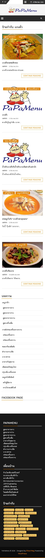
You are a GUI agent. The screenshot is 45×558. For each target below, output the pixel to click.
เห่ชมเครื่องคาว (33, 89)
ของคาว (29, 510)
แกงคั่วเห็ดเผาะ (8, 271)
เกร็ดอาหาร (21, 532)
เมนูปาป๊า (22, 37)
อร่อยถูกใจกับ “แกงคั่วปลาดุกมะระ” (15, 219)
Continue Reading (32, 76)
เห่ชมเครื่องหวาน (9, 340)
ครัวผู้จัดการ (8, 193)
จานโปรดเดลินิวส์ (9, 387)
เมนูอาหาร (9, 538)
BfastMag (30, 551)
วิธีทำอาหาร (31, 513)
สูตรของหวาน (10, 519)
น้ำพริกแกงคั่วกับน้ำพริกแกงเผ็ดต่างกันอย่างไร (19, 167)
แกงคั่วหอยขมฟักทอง (10, 63)
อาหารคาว (9, 529)
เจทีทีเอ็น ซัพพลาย (10, 486)
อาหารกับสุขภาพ (8, 362)
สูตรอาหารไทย (26, 526)
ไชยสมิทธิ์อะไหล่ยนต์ (10, 492)
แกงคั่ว (4, 115)
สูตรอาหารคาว (9, 37)
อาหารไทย (9, 532)
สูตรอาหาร (23, 519)
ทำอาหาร (19, 513)
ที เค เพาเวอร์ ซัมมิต (10, 489)
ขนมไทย (20, 510)
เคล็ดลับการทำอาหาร (13, 535)
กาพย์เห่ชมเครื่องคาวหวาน (14, 89)
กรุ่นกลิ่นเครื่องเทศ (9, 372)
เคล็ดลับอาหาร (30, 535)
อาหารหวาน (32, 529)
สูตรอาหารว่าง (8, 313)
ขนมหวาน (9, 510)
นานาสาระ (6, 357)
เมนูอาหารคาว (22, 538)
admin (4, 66)
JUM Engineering (10, 484)
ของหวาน (9, 513)
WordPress (22, 553)
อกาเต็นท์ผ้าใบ (8, 478)
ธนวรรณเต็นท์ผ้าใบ (10, 475)
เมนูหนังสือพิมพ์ (23, 193)
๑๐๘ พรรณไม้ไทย (9, 495)
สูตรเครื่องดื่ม (8, 323)
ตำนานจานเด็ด (7, 352)
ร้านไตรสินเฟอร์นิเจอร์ (11, 472)
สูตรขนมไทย (24, 516)
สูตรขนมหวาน (10, 516)
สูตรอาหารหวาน (9, 318)
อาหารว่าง (20, 529)
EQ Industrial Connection (13, 481)
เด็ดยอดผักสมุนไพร (9, 367)
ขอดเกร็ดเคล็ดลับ (10, 141)
